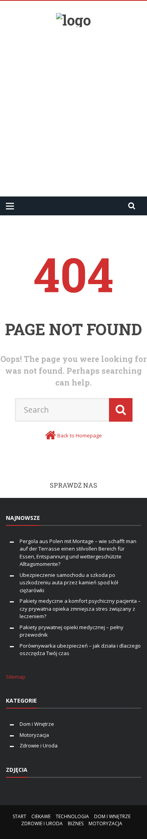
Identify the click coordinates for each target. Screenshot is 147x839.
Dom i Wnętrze (37, 723)
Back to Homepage (79, 435)
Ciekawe (41, 816)
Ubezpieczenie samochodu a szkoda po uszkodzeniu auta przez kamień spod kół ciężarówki (69, 582)
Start (19, 816)
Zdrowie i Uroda (39, 745)
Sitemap (15, 676)
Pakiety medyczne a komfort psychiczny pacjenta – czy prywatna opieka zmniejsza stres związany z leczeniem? (80, 608)
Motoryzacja (34, 734)
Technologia (72, 816)
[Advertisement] (73, 108)
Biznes (75, 823)
